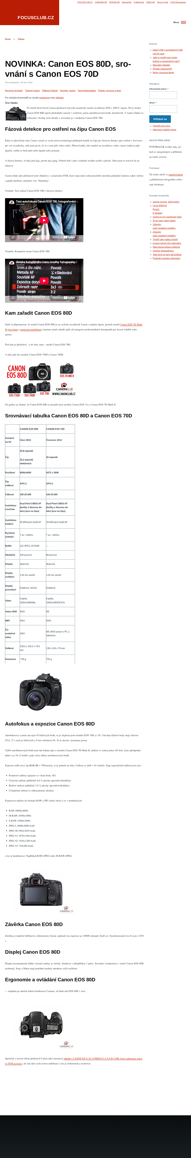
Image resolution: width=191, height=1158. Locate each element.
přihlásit (59, 98)
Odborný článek (50, 90)
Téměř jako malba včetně (165, 239)
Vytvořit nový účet (161, 126)
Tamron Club (162, 2)
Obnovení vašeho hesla (164, 130)
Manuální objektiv (161, 65)
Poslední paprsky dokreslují (166, 258)
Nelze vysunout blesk (163, 72)
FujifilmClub (139, 2)
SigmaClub (126, 2)
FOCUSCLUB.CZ (36, 17)
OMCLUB (150, 2)
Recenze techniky (14, 90)
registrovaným (175, 174)
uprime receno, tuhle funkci (166, 202)
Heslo (152, 103)
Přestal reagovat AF (162, 69)
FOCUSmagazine (178, 2)
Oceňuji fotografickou (163, 251)
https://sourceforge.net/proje (166, 247)
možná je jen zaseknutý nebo (167, 217)
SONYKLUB (114, 2)
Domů (8, 39)
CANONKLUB (101, 2)
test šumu (13, 329)
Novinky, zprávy (68, 90)
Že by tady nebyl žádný (164, 221)
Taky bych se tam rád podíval (167, 254)
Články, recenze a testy (109, 90)
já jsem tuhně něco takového (167, 243)
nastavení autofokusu (30, 329)
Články (21, 39)
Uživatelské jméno (158, 89)
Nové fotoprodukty (87, 90)
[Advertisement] (75, 49)
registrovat (44, 98)
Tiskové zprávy (32, 90)
